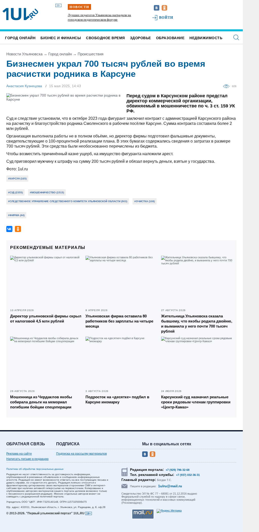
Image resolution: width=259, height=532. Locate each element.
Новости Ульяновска (24, 54)
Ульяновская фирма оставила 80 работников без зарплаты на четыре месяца (119, 321)
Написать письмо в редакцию (27, 459)
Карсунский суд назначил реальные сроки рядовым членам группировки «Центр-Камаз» (195, 402)
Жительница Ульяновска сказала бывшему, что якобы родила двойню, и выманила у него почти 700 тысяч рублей (196, 323)
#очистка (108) (144, 201)
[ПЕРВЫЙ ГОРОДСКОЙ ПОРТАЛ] (20, 14)
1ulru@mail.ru (170, 486)
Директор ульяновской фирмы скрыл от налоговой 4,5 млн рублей (45, 318)
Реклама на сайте (19, 453)
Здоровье (140, 38)
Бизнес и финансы (60, 38)
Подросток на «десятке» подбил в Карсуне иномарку (117, 399)
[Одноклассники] (18, 229)
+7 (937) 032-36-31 (188, 474)
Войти (166, 17)
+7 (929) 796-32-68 (177, 469)
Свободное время (105, 38)
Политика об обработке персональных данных (34, 469)
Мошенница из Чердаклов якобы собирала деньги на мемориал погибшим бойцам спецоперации (41, 402)
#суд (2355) (15, 192)
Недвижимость (205, 38)
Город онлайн (20, 38)
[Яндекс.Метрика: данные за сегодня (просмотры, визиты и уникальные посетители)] (169, 511)
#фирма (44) (16, 215)
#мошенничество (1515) (47, 192)
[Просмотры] (227, 86)
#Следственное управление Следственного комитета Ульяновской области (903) (67, 201)
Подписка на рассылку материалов (81, 453)
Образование (170, 38)
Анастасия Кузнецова (24, 86)
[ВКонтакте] (9, 229)
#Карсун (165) (17, 178)
